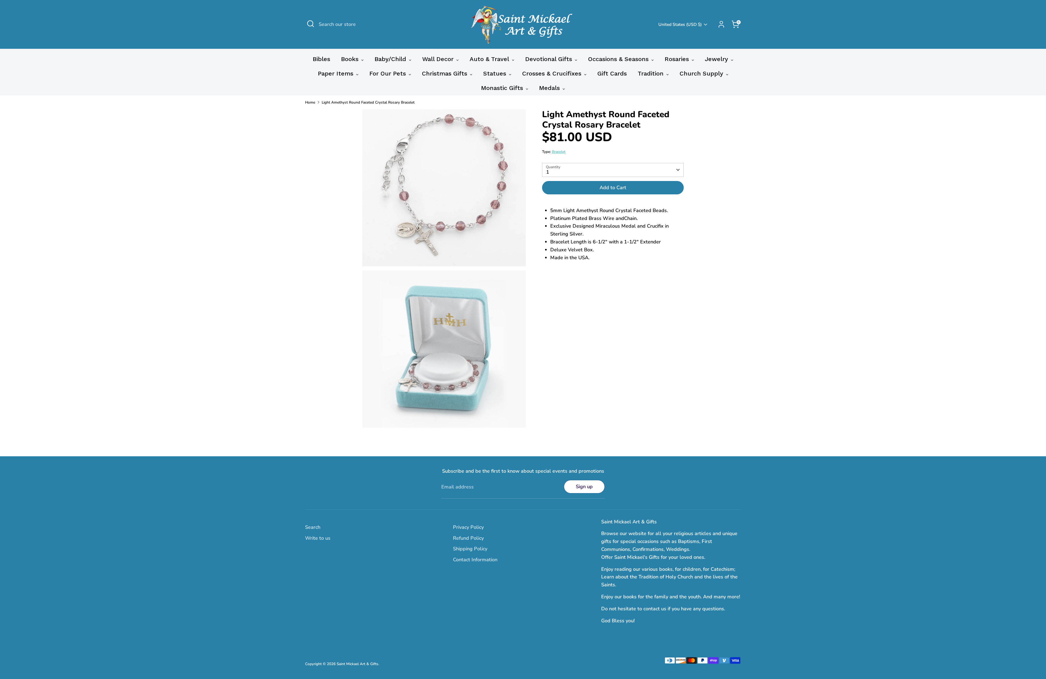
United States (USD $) (680, 25)
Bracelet (558, 151)
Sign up (584, 486)
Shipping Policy (470, 548)
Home (310, 102)
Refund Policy (468, 538)
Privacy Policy (468, 527)
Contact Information (475, 559)
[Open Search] (310, 23)
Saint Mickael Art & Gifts (357, 663)
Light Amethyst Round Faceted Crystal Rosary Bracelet (368, 102)
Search (312, 527)
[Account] (721, 24)
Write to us (317, 538)
